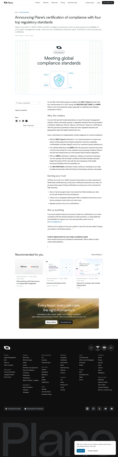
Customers (26, 372)
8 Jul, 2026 (32, 276)
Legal (99, 365)
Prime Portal (7, 377)
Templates (26, 392)
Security (100, 362)
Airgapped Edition (9, 374)
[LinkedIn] (87, 408)
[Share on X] (19, 120)
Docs (80, 372)
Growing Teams (46, 391)
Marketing (44, 374)
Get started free (108, 2)
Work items (26, 357)
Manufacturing (64, 367)
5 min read (50, 280)
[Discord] (105, 408)
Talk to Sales (101, 384)
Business (44, 360)
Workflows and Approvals (30, 367)
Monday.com (64, 384)
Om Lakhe (20, 286)
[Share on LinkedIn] (16, 120)
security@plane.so (55, 222)
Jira (61, 379)
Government (64, 362)
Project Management (10, 357)
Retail (62, 365)
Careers (100, 367)
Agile (43, 377)
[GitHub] (93, 408)
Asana (62, 382)
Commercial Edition (9, 372)
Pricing (63, 2)
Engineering (45, 382)
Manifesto (101, 379)
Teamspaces (26, 378)
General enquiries (103, 387)
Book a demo (51, 322)
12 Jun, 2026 (63, 278)
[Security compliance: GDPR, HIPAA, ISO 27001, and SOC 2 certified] (101, 348)
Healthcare (63, 360)
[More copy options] (39, 103)
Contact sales (90, 2)
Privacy (100, 360)
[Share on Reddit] (23, 120)
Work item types (27, 360)
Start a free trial (28, 125)
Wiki (5, 360)
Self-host (72, 2)
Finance (62, 372)
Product (44, 369)
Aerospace (63, 357)
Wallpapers (101, 372)
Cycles (25, 365)
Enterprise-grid (46, 362)
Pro (43, 357)
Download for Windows (35, 409)
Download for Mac (14, 409)
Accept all (81, 450)
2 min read (20, 278)
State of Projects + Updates (31, 380)
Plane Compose (8, 365)
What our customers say (105, 390)
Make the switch (102, 382)
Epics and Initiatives (28, 370)
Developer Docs (83, 374)
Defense (62, 370)
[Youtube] (111, 408)
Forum (81, 379)
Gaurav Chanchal (52, 285)
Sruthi (78, 288)
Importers (25, 390)
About (99, 370)
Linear (62, 387)
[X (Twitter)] (99, 408)
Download (82, 362)
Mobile (81, 365)
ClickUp (62, 390)
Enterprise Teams (47, 394)
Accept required (93, 450)
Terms (100, 357)
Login (98, 2)
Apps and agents (28, 387)
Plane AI (6, 362)
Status (81, 377)
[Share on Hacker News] (26, 120)
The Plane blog (83, 357)
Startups (44, 389)
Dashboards (26, 375)
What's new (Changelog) (86, 360)
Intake (24, 362)
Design (44, 379)
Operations (45, 372)
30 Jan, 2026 (93, 278)
